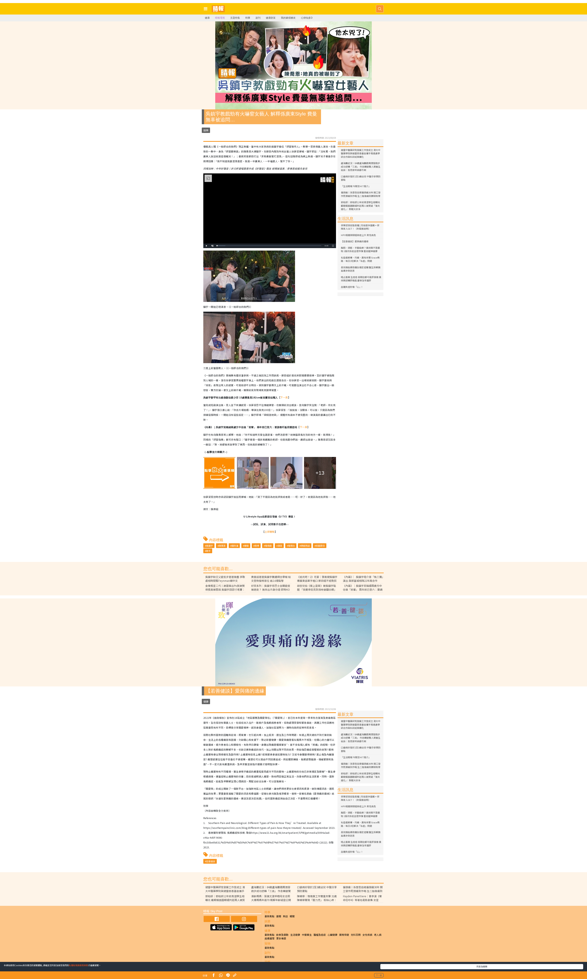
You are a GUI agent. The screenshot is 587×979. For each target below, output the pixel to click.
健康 (207, 17)
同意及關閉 (481, 966)
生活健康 (295, 935)
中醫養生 (307, 935)
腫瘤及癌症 (320, 935)
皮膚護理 (269, 938)
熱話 (285, 916)
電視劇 (268, 545)
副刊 (258, 17)
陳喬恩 (222, 545)
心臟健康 (332, 935)
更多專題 (281, 938)
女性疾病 (367, 935)
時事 (247, 17)
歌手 (208, 550)
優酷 (246, 545)
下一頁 (284, 397)
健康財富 (271, 17)
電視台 (291, 545)
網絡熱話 (305, 545)
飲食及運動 (282, 935)
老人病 (377, 935)
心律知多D (307, 17)
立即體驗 (270, 532)
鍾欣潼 (234, 545)
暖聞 (292, 916)
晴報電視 (220, 17)
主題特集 (235, 17)
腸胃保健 (344, 935)
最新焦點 (269, 916)
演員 (280, 545)
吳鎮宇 (209, 545)
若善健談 (210, 861)
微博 (257, 545)
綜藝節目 (320, 545)
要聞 (278, 916)
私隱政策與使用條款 (78, 965)
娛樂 (206, 130)
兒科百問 (356, 935)
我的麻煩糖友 (288, 17)
